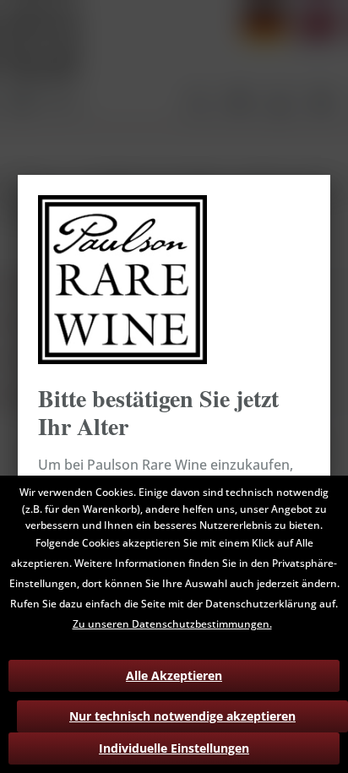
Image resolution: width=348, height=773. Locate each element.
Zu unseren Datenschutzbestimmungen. (172, 624)
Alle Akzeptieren (174, 675)
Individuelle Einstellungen (174, 748)
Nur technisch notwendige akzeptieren (182, 716)
